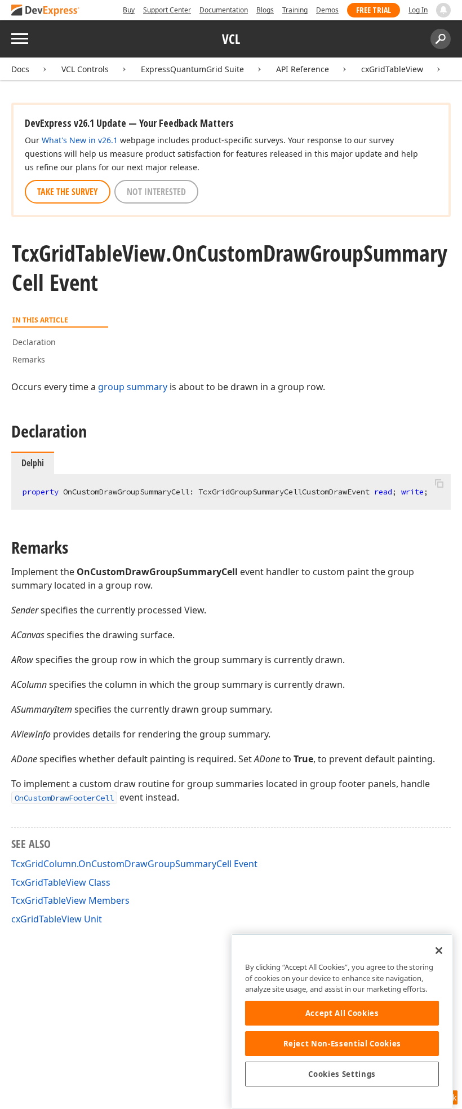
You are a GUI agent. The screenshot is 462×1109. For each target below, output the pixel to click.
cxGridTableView (392, 69)
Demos (327, 10)
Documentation (223, 10)
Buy (129, 10)
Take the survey (67, 191)
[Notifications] (443, 10)
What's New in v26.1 (80, 140)
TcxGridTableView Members (70, 900)
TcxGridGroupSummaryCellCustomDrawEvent (284, 492)
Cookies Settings (342, 1074)
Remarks (28, 359)
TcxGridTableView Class (60, 882)
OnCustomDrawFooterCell (64, 798)
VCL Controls (85, 69)
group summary (132, 387)
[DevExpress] (45, 11)
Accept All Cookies (342, 1013)
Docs (20, 69)
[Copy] (439, 483)
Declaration (34, 342)
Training (295, 10)
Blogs (265, 10)
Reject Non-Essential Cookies (342, 1044)
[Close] (439, 950)
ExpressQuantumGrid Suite (192, 69)
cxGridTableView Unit (56, 919)
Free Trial (373, 10)
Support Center (167, 10)
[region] (342, 1021)
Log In (418, 10)
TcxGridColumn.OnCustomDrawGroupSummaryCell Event (134, 864)
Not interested (156, 191)
